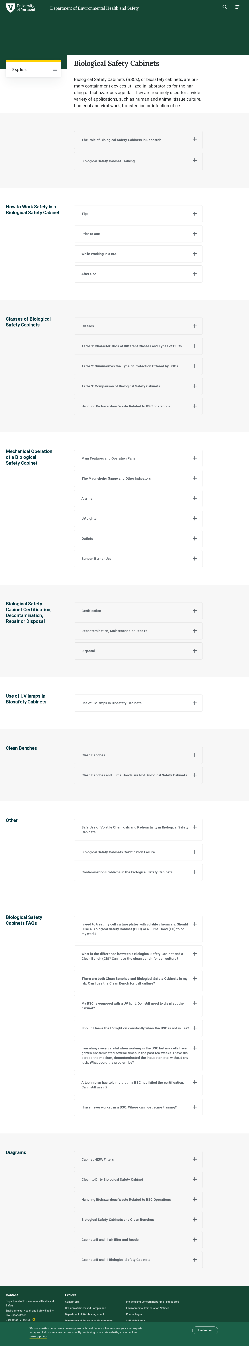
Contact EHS (72, 1301)
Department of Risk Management (84, 1314)
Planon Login (134, 1314)
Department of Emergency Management (88, 1320)
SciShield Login (135, 1320)
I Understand (205, 1330)
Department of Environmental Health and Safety (94, 8)
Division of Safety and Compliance (85, 1308)
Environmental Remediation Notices (147, 1308)
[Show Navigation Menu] (237, 7)
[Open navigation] (55, 69)
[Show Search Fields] (224, 7)
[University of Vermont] (20, 12)
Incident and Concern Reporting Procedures (152, 1301)
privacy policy (38, 1336)
